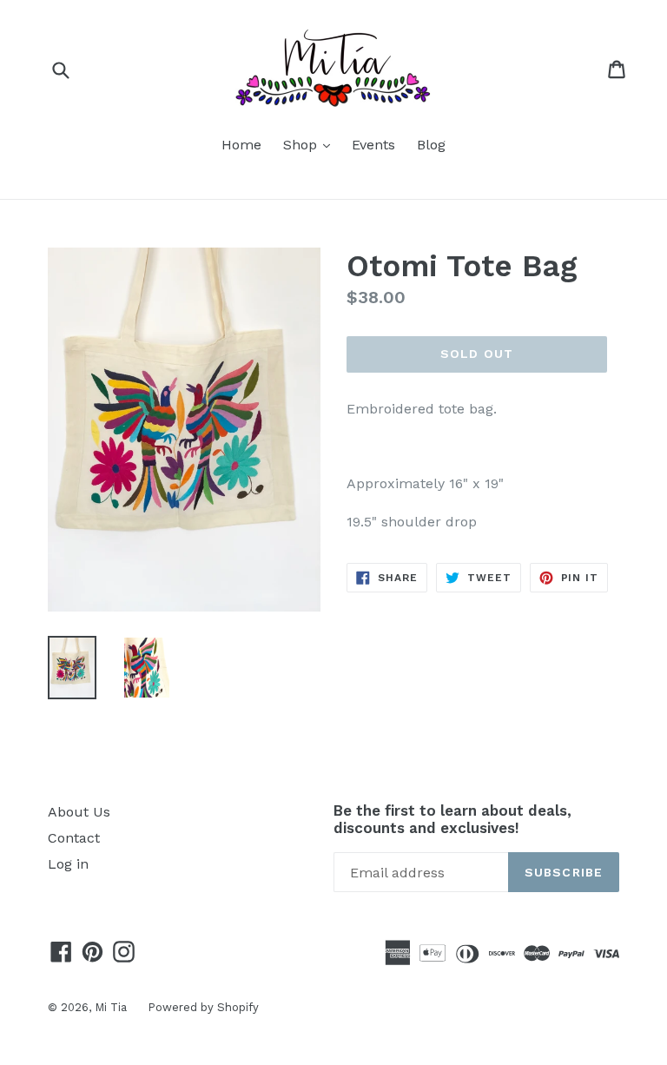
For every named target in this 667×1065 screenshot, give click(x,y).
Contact (74, 838)
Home (241, 144)
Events (373, 144)
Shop (311, 144)
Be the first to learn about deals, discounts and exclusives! (452, 819)
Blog (431, 144)
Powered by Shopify (203, 1007)
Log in (68, 864)
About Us (79, 812)
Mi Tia (112, 1007)
